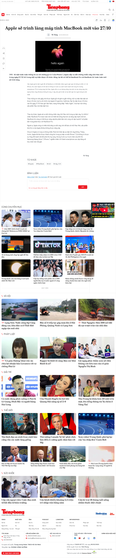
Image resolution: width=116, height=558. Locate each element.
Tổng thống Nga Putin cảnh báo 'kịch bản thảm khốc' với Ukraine (43, 464)
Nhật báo (18, 519)
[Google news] (95, 538)
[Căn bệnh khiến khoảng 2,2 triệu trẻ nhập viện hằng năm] (58, 487)
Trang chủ (3, 14)
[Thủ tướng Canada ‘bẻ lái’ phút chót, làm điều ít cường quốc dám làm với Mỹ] (58, 424)
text (101, 20)
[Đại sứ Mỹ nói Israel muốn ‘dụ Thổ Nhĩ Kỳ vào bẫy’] (15, 454)
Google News (113, 20)
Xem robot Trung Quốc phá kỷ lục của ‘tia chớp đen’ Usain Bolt (47, 230)
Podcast (45, 519)
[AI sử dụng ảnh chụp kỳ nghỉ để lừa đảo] (16, 244)
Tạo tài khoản (42, 177)
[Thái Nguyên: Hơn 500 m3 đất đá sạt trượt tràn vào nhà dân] (96, 310)
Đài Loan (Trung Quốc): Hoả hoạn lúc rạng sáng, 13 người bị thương (100, 465)
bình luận (109, 20)
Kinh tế (14, 14)
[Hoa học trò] (112, 514)
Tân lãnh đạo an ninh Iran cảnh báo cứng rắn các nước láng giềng (19, 438)
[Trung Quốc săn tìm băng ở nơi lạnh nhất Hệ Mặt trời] (16, 268)
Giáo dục (88, 14)
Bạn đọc (99, 525)
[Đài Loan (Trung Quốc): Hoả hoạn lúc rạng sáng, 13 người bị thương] (101, 454)
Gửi (83, 187)
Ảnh (30, 519)
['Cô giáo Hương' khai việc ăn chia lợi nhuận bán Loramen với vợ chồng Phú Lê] (20, 348)
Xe (71, 14)
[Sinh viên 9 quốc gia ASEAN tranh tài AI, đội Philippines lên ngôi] (79, 244)
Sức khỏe (33, 14)
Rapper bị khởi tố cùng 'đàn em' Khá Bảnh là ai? (58, 362)
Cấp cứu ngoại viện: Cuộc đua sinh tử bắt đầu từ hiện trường (19, 501)
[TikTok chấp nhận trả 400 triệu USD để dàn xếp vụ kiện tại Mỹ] (47, 244)
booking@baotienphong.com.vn (37, 538)
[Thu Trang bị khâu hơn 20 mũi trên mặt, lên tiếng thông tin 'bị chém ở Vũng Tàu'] (96, 386)
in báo (105, 20)
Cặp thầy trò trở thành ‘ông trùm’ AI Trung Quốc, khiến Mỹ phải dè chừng (79, 230)
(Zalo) (39, 536)
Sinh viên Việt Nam (63, 1)
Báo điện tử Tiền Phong (58, 7)
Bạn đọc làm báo (12, 553)
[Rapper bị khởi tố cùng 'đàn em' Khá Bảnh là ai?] (58, 348)
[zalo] (90, 538)
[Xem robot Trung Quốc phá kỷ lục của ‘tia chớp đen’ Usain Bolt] (47, 218)
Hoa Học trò (76, 1)
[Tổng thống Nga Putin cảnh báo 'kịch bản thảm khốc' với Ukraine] (44, 454)
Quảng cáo (94, 1)
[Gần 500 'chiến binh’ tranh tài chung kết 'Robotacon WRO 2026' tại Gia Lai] (16, 218)
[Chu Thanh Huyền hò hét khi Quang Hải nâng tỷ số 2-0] (58, 386)
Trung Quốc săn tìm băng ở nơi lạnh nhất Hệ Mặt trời (15, 280)
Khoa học (95, 14)
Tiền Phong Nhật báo (48, 1)
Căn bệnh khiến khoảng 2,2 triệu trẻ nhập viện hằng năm (56, 501)
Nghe (4, 48)
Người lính (67, 14)
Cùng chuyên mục (12, 206)
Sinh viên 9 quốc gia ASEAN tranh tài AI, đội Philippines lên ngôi (79, 256)
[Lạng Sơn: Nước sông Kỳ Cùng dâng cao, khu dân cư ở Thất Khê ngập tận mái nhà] (20, 310)
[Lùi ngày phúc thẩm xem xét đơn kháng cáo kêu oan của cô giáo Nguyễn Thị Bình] (96, 348)
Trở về (4, 68)
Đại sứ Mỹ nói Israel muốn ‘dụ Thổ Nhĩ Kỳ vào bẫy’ (13, 464)
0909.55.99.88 (32, 536)
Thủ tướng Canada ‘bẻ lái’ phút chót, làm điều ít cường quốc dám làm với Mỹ (58, 439)
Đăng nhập (30, 177)
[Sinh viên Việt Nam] (101, 514)
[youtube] (113, 1)
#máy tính (57, 164)
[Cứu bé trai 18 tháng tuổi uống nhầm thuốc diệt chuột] (96, 487)
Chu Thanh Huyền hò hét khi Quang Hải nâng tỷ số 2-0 (54, 400)
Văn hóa (76, 14)
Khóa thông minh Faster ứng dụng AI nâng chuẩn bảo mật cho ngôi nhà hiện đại (79, 281)
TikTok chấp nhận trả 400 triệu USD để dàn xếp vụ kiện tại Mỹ (47, 256)
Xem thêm (113, 14)
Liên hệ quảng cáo (32, 533)
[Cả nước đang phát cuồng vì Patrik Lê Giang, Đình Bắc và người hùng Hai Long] (20, 386)
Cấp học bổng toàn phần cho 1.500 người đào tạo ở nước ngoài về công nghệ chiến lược (46, 281)
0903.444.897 (56, 536)
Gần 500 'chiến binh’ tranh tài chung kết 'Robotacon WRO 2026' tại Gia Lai (16, 231)
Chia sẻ (4, 53)
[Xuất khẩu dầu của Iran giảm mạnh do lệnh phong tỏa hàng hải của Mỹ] (72, 454)
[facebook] (110, 1)
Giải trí (82, 14)
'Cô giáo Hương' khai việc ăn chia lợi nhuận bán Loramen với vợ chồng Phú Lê (19, 363)
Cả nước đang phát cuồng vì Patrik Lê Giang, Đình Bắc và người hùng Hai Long (19, 401)
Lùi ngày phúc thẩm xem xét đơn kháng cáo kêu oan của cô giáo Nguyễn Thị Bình (94, 363)
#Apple (31, 164)
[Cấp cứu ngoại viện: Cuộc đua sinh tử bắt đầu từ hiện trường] (20, 487)
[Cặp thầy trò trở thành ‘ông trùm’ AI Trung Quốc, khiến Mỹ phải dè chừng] (79, 218)
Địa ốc (27, 14)
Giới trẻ (46, 14)
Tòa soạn (85, 1)
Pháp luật (52, 14)
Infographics (74, 519)
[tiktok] (85, 538)
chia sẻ (96, 20)
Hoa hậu (102, 14)
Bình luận (4, 63)
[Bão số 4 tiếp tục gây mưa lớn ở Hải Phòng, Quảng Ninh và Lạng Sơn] (58, 310)
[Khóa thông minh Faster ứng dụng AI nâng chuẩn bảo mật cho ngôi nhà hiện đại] (79, 268)
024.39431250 (8, 540)
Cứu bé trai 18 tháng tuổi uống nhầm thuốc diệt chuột (93, 501)
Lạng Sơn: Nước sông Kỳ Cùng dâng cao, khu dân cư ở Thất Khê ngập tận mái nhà (18, 325)
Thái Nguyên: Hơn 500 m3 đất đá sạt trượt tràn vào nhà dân (95, 324)
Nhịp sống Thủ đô (34, 529)
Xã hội (8, 14)
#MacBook (40, 164)
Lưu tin (4, 58)
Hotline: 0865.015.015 (32, 1)
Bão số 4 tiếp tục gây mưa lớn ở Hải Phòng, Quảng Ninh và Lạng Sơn (57, 324)
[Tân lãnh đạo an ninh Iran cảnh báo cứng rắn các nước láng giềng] (20, 424)
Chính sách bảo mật (109, 533)
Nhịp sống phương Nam (49, 529)
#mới (49, 164)
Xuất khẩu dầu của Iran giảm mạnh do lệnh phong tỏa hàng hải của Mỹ (72, 465)
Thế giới (39, 14)
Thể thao (59, 14)
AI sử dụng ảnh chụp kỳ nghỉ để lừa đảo (15, 256)
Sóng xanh (20, 14)
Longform (59, 519)
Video (107, 14)
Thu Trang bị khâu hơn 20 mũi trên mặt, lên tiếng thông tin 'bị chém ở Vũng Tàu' (96, 401)
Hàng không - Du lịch (8, 529)
